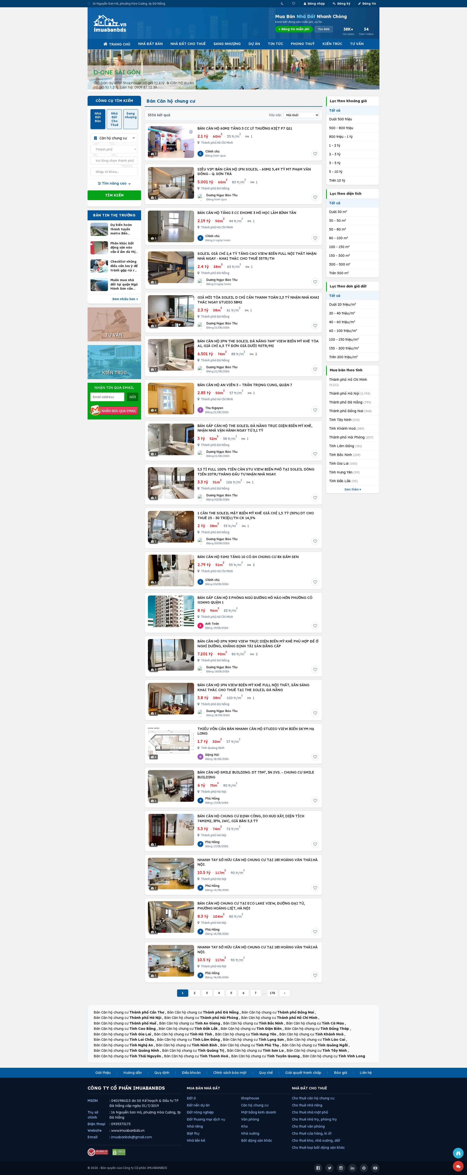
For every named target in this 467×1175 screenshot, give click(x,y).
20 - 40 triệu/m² (342, 313)
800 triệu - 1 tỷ (341, 136)
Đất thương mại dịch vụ (206, 1119)
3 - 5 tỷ (335, 163)
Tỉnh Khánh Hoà (346, 428)
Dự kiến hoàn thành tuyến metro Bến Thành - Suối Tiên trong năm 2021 (122, 229)
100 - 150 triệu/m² (344, 339)
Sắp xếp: (275, 115)
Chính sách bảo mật (230, 1072)
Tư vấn (357, 44)
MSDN (93, 1100)
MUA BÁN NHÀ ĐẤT (203, 1088)
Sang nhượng (227, 44)
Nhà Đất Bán (150, 44)
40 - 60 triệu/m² (342, 322)
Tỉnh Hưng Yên (344, 472)
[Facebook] (318, 1168)
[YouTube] (375, 1168)
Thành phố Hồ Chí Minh (348, 382)
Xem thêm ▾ (352, 489)
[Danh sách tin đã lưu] (294, 3)
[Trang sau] (284, 993)
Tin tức (275, 44)
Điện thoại (96, 1124)
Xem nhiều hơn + (125, 299)
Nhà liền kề (196, 1140)
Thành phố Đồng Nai (350, 411)
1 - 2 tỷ (334, 145)
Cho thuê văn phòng (308, 1126)
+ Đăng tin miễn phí (293, 29)
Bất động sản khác (256, 1140)
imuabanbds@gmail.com (131, 1137)
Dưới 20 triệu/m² (342, 304)
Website (95, 1130)
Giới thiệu (103, 1072)
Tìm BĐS (324, 29)
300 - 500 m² (339, 264)
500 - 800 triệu (341, 128)
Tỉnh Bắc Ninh (344, 455)
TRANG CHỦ (119, 44)
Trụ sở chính (93, 1115)
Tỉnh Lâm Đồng (345, 446)
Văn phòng (250, 1119)
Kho (244, 1126)
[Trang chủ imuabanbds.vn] (116, 23)
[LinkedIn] (352, 1168)
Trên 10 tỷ (337, 180)
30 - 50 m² (337, 220)
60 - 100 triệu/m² (343, 331)
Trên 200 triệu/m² (343, 357)
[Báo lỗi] (458, 1153)
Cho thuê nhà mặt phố (310, 1112)
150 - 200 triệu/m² (344, 348)
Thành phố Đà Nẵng (350, 402)
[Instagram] (341, 1168)
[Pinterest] (364, 1168)
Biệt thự (193, 1133)
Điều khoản (191, 1072)
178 (272, 993)
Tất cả (334, 110)
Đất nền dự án (198, 1105)
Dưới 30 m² (338, 212)
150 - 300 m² (339, 255)
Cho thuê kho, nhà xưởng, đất (316, 1140)
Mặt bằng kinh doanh (258, 1112)
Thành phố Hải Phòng (351, 437)
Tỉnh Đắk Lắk (343, 481)
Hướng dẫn (132, 1072)
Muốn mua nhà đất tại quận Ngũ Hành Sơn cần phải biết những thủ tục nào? (124, 284)
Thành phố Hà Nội (349, 393)
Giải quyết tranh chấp (303, 1072)
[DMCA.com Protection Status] (119, 1152)
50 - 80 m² (337, 229)
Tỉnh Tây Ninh (344, 420)
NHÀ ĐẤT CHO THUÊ (309, 1088)
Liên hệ (366, 1072)
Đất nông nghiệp (200, 1112)
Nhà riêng (195, 1126)
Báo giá (340, 1072)
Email (93, 1137)
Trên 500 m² (339, 273)
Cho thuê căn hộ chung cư (313, 1098)
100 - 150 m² (339, 247)
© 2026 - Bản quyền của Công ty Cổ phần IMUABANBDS (127, 1168)
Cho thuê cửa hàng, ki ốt (312, 1133)
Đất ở (191, 1098)
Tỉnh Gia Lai (343, 463)
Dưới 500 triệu (340, 119)
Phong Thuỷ (303, 44)
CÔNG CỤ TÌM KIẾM (114, 100)
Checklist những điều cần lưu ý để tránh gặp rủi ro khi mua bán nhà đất (124, 265)
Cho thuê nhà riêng (307, 1105)
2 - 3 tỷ (335, 154)
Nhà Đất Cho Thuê (188, 44)
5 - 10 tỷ (335, 171)
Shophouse (250, 1098)
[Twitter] (329, 1168)
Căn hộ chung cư (254, 1105)
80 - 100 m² (338, 238)
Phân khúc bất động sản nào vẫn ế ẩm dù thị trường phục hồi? (124, 247)
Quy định (161, 1072)
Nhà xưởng (250, 1133)
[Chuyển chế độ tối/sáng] (282, 3)
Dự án (254, 44)
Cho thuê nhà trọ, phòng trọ (314, 1119)
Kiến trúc (332, 44)
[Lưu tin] (315, 154)
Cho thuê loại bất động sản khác (318, 1147)
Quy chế (266, 1072)
